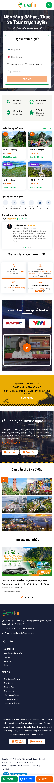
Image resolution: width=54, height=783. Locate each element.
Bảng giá (7, 661)
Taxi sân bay (9, 691)
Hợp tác (7, 657)
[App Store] (10, 452)
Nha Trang (9, 510)
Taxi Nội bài (8, 683)
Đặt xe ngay (27, 398)
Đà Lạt (6, 528)
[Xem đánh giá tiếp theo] (49, 233)
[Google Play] (29, 452)
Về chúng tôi (9, 649)
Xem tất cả (47, 128)
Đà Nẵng (33, 510)
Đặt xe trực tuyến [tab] (27, 39)
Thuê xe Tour (9, 687)
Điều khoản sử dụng (11, 695)
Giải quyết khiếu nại (11, 699)
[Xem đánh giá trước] (4, 233)
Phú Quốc (34, 492)
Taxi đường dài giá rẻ (12, 679)
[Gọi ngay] (49, 5)
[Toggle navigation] (5, 5)
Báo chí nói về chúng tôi (13, 653)
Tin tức (7, 665)
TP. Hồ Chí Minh (37, 528)
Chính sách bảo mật (12, 703)
